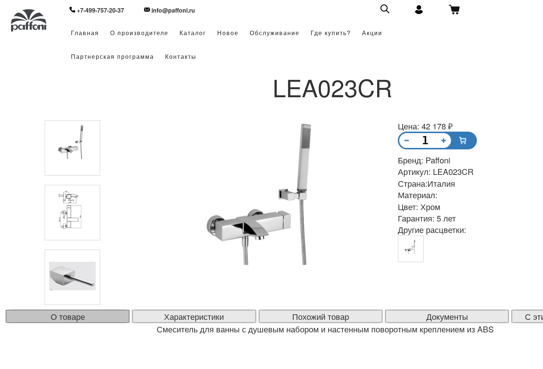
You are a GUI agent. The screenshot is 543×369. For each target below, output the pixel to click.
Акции (372, 33)
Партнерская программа (112, 57)
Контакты (181, 57)
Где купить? (331, 33)
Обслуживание (275, 33)
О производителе (139, 33)
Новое (228, 33)
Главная (85, 33)
